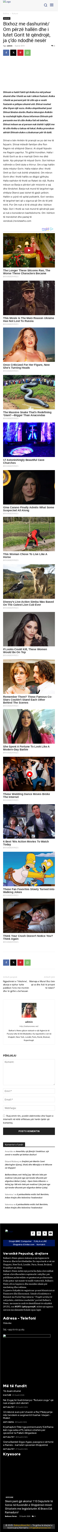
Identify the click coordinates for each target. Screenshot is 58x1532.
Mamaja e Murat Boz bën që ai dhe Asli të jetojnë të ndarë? (42, 984)
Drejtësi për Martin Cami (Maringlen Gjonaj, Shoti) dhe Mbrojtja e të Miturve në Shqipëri (28, 1164)
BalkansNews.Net (22, 1525)
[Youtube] (50, 1233)
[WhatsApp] (27, 53)
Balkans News (11, 1516)
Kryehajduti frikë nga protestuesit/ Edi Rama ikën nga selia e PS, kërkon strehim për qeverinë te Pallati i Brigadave (28, 1429)
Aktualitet (9, 1407)
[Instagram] (39, 1233)
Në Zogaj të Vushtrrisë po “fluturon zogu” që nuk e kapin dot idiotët (28, 1401)
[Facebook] (6, 53)
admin (9, 46)
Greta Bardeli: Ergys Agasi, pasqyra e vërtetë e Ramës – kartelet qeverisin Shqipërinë (28, 1443)
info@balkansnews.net (40, 1527)
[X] (13, 53)
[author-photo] (29, 1017)
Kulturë (15, 13)
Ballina (6, 13)
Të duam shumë (12, 1391)
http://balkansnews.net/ (29, 1026)
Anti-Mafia (8, 1422)
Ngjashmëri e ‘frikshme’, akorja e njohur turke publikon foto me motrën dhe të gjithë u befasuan (16, 986)
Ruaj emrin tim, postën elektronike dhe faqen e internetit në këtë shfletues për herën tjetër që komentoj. (28, 1119)
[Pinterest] (20, 53)
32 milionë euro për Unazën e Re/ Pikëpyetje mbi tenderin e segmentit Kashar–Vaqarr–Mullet (28, 1414)
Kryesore (9, 1497)
